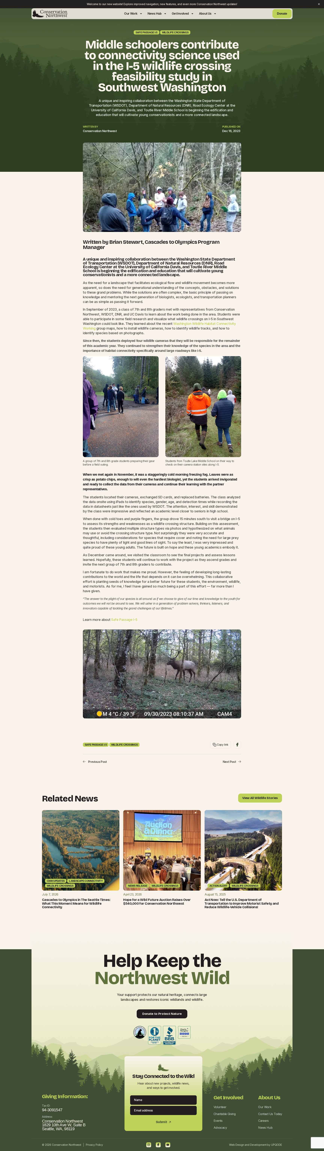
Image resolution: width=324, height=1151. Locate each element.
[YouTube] (167, 1144)
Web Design (236, 1144)
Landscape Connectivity (86, 880)
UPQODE (276, 1144)
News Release (137, 885)
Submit (163, 1122)
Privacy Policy (94, 1144)
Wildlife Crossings (175, 32)
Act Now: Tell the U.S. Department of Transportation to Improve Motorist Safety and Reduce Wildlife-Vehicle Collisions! (242, 903)
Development (258, 1144)
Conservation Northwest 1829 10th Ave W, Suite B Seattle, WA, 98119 (64, 1125)
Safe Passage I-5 (147, 32)
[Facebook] (158, 1144)
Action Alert (218, 885)
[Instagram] (148, 1144)
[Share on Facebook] (237, 744)
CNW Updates (55, 880)
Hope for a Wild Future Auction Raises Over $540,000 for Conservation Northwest (156, 902)
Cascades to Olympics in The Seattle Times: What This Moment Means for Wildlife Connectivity (76, 903)
